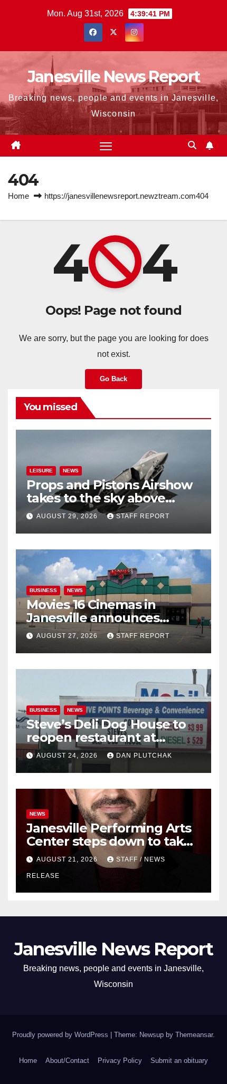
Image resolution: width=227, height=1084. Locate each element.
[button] (192, 145)
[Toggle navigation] (106, 146)
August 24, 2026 (68, 755)
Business (43, 590)
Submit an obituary (179, 1060)
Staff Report (142, 516)
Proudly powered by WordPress (61, 1035)
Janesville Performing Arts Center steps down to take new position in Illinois (108, 841)
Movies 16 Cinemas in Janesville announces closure (92, 617)
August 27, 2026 (68, 636)
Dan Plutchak (144, 755)
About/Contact (67, 1060)
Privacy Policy (120, 1060)
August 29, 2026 (68, 516)
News (71, 470)
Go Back (113, 379)
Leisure (41, 470)
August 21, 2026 (68, 859)
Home (18, 195)
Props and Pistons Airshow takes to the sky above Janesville (109, 498)
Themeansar (194, 1035)
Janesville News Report (113, 76)
